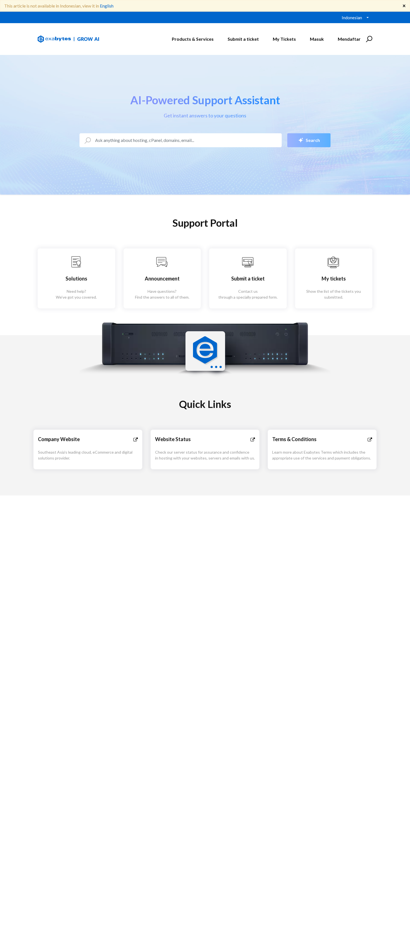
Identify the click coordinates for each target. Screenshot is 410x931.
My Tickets (284, 39)
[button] (368, 39)
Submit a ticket (243, 39)
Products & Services (193, 39)
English (107, 5)
